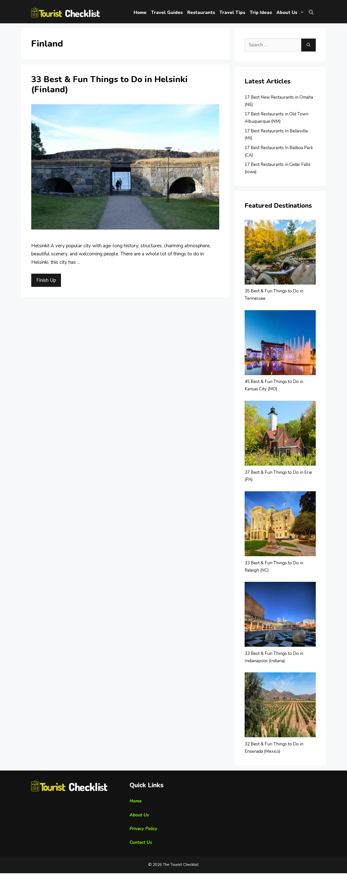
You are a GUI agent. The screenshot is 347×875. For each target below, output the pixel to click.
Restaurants (201, 12)
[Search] (308, 45)
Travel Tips (232, 12)
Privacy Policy (143, 829)
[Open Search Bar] (311, 12)
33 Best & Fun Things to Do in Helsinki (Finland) (109, 84)
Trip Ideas (261, 12)
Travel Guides (167, 12)
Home (140, 12)
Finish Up (46, 280)
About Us (286, 12)
